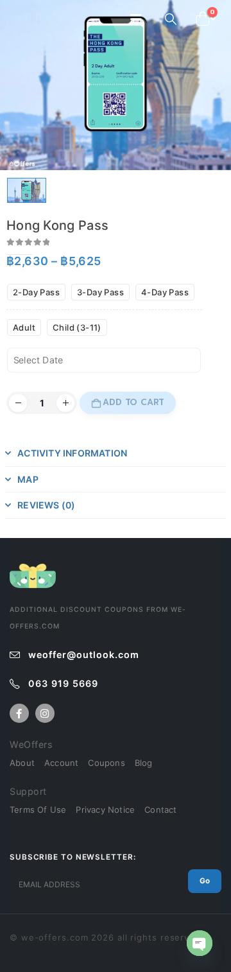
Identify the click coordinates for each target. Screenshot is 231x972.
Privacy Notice (105, 809)
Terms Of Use (38, 809)
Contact (160, 809)
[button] (140, 19)
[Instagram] (45, 713)
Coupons (106, 763)
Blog (144, 763)
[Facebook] (19, 713)
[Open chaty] (199, 943)
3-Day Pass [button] (100, 292)
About (22, 763)
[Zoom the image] (33, 570)
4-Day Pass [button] (165, 292)
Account (61, 763)
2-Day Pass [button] (36, 292)
